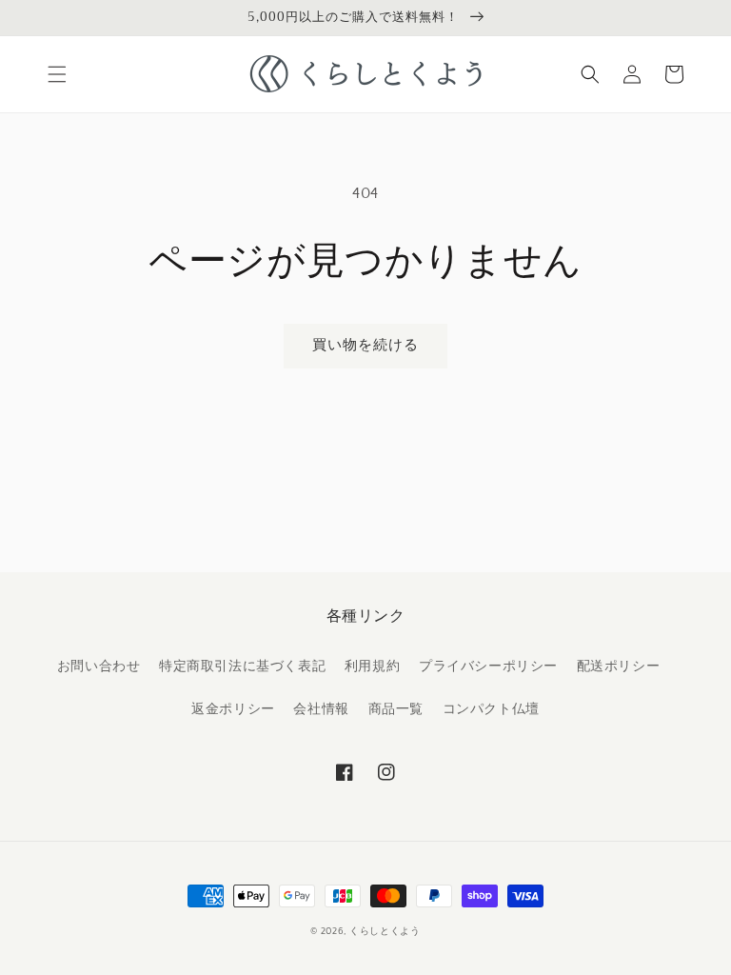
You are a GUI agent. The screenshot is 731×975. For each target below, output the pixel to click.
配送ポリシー (619, 666)
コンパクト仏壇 (491, 709)
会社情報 (320, 709)
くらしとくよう (385, 931)
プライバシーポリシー (488, 666)
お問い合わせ (99, 666)
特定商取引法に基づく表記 (242, 666)
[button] (57, 74)
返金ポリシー (233, 709)
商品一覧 (396, 709)
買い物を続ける (365, 345)
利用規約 (372, 666)
